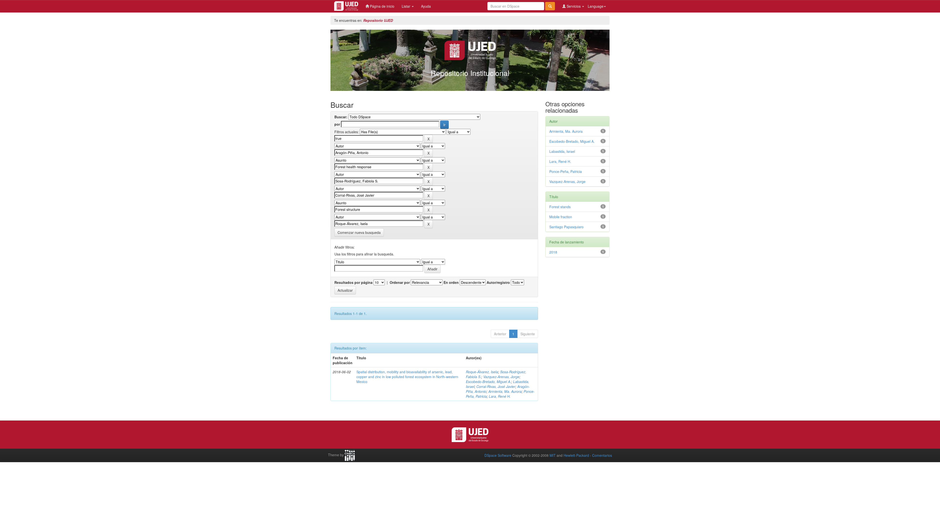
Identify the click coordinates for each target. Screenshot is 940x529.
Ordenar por (400, 282)
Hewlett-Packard (576, 455)
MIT (553, 455)
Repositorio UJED (378, 20)
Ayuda (426, 6)
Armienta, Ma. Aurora (505, 391)
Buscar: (340, 116)
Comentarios (602, 455)
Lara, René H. (500, 396)
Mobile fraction (560, 216)
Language (595, 6)
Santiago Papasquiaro (566, 226)
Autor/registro (498, 282)
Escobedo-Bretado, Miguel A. (488, 381)
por (337, 124)
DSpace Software (497, 455)
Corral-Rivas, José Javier (495, 386)
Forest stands (560, 206)
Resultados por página (353, 282)
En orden (451, 282)
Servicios (574, 6)
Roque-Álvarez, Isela (482, 371)
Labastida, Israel (562, 151)
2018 (553, 252)
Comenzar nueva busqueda (359, 232)
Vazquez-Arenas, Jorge (501, 376)
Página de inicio (381, 6)
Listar (406, 6)
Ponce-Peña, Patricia (565, 171)
